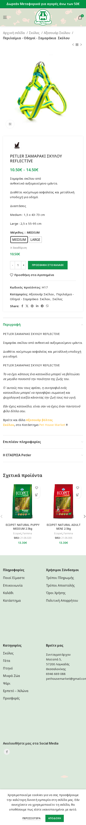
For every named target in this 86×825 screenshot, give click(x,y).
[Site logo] (43, 17)
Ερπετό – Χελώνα (15, 691)
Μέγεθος (16, 232)
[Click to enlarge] (10, 124)
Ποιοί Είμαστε (14, 578)
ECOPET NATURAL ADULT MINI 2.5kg (64, 526)
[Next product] (81, 45)
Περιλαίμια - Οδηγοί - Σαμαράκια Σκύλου (36, 38)
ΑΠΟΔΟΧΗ (54, 818)
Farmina (27, 533)
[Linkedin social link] (37, 306)
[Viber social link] (47, 306)
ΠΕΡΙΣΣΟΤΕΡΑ (31, 818)
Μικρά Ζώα (11, 676)
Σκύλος (34, 33)
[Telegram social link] (42, 306)
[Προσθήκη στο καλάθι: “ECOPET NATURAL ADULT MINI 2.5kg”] (77, 495)
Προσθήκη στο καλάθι (48, 265)
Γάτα (6, 660)
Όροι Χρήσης (56, 593)
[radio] (19, 240)
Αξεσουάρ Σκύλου (57, 33)
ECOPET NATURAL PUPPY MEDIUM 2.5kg (22, 526)
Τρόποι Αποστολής (60, 585)
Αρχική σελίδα (14, 33)
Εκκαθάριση (20, 247)
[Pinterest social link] (32, 306)
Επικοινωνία (13, 585)
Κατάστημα (12, 600)
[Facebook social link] (22, 306)
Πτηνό (8, 668)
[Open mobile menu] (5, 17)
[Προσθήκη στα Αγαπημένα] (36, 487)
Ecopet (17, 533)
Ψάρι (6, 683)
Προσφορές (11, 698)
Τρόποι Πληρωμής (60, 578)
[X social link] (27, 306)
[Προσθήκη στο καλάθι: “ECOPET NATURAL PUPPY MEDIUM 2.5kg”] (36, 495)
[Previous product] (73, 45)
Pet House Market (52, 425)
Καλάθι (8, 593)
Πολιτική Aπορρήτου (62, 600)
